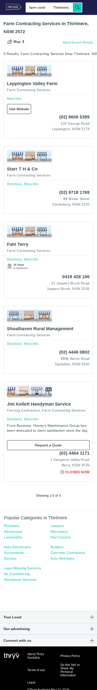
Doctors (10, 558)
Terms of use (36, 670)
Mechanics (59, 531)
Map (17, 42)
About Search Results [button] (78, 42)
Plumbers (11, 526)
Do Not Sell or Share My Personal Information (70, 670)
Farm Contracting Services (28, 90)
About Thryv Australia (35, 655)
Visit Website (19, 109)
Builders (57, 547)
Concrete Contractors (67, 553)
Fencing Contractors (23, 410)
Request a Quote (48, 445)
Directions (14, 184)
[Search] (77, 7)
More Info (14, 99)
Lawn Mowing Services (22, 568)
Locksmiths (13, 537)
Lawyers (57, 526)
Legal (31, 682)
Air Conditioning (17, 574)
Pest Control (60, 537)
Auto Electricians (17, 547)
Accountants (14, 553)
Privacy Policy (70, 656)
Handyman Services (20, 580)
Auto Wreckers (62, 558)
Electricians (13, 531)
